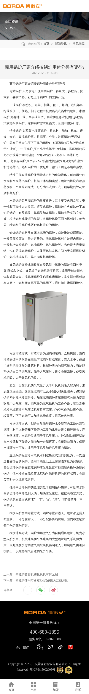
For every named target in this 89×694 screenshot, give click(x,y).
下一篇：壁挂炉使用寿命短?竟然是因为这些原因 (35, 580)
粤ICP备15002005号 (42, 669)
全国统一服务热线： (44, 623)
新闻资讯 (61, 43)
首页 (46, 43)
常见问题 (79, 43)
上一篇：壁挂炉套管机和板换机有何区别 (30, 574)
